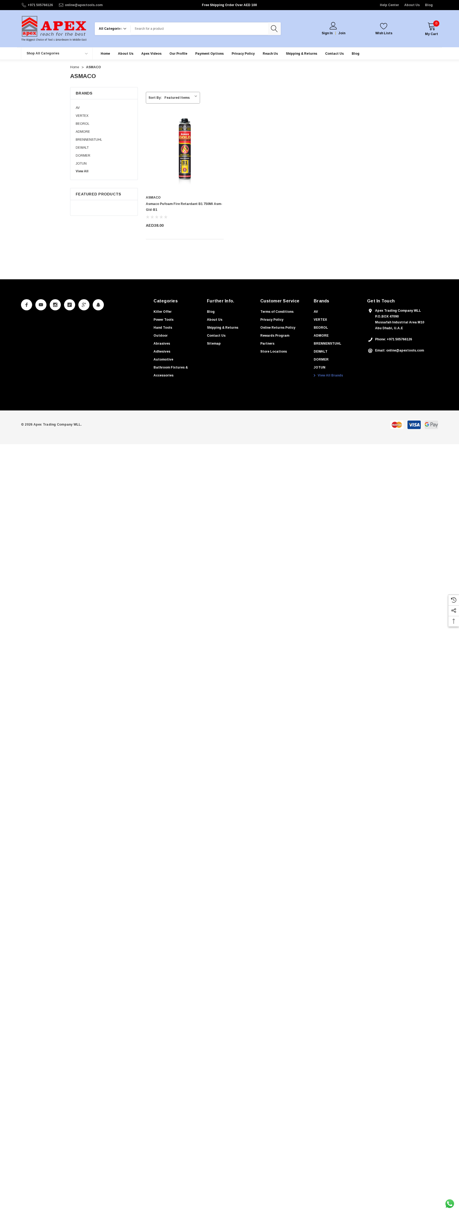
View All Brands (330, 375)
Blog (429, 5)
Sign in (327, 33)
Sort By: (155, 98)
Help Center (389, 5)
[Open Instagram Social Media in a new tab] (55, 304)
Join (341, 33)
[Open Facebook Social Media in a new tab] (26, 304)
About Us (412, 5)
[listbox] (182, 97)
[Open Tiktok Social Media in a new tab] (69, 304)
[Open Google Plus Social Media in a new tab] (84, 304)
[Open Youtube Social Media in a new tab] (40, 304)
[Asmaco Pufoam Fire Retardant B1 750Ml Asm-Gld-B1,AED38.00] (185, 152)
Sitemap (214, 343)
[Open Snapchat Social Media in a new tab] (98, 304)
